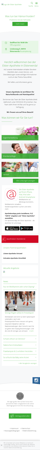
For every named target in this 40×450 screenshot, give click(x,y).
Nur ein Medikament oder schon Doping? (19, 287)
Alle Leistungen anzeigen (25, 181)
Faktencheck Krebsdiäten (12, 345)
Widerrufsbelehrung (29, 431)
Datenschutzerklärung (15, 448)
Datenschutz (26, 428)
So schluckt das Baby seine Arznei (16, 357)
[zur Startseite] (12, 4)
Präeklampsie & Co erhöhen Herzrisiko (18, 351)
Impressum (14, 428)
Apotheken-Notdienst (15, 239)
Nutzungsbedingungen (12, 431)
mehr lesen (20, 24)
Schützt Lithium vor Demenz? (14, 339)
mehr (32, 331)
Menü (36, 6)
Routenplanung (25, 51)
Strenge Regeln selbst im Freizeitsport (19, 313)
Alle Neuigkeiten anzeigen (28, 363)
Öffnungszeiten (15, 45)
